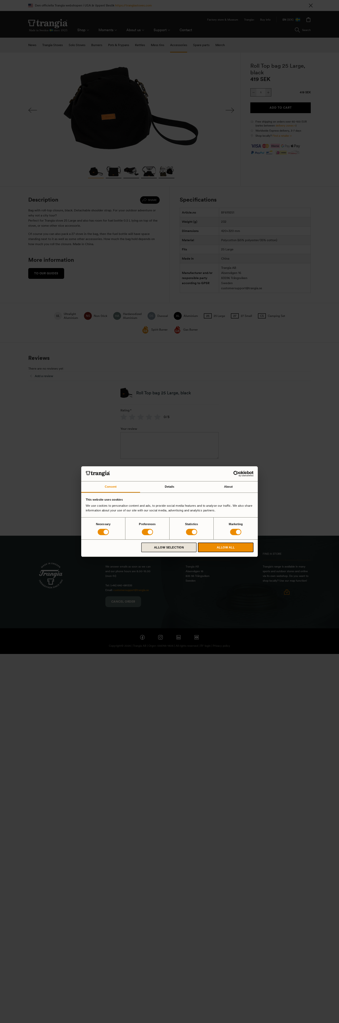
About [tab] (228, 486)
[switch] (147, 532)
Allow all (226, 547)
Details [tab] (169, 486)
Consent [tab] (111, 486)
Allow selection (169, 547)
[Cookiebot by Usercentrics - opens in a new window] (236, 474)
